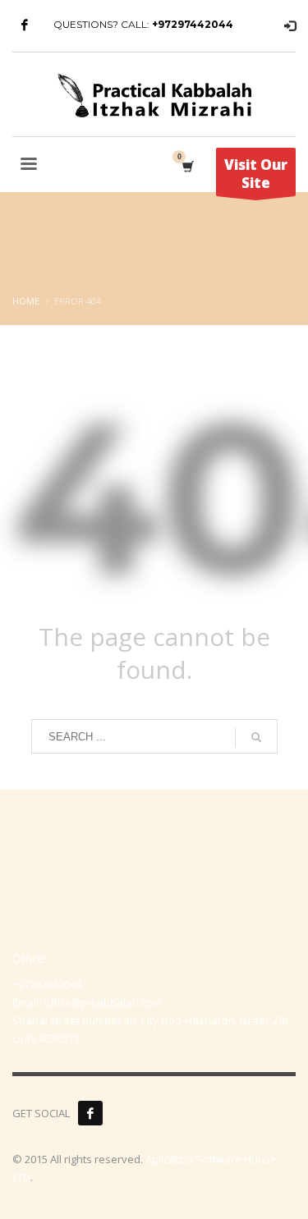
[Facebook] (24, 24)
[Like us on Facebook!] (90, 1113)
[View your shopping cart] (187, 166)
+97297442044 (192, 24)
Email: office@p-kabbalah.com (87, 1002)
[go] (256, 737)
